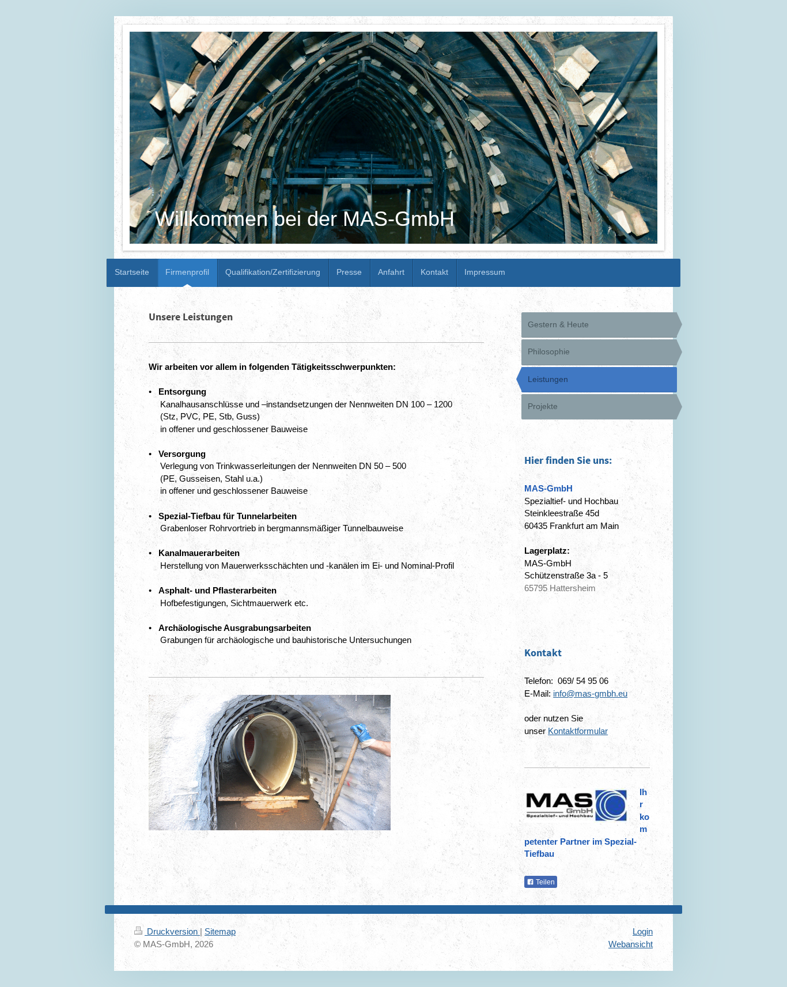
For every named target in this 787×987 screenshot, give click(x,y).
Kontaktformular (578, 731)
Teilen (544, 882)
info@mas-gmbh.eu (590, 693)
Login (643, 931)
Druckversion (172, 931)
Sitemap (220, 931)
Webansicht (630, 944)
